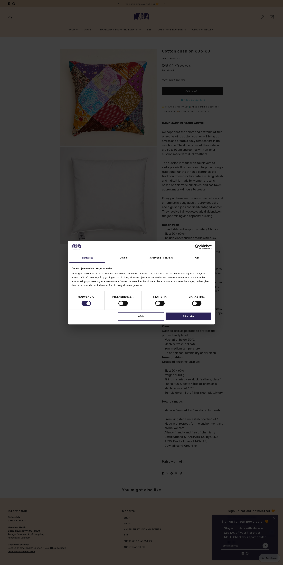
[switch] (123, 303)
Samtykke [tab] (87, 257)
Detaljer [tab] (124, 257)
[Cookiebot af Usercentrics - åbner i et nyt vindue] (197, 246)
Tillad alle (188, 316)
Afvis (141, 316)
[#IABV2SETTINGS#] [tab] (161, 257)
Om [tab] (197, 257)
